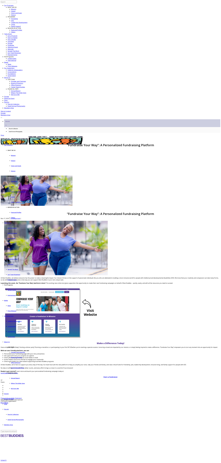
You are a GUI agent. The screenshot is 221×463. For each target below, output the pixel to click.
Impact (13, 11)
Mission (13, 9)
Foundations (12, 74)
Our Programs (8, 5)
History (13, 15)
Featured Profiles (16, 30)
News (9, 64)
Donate (10, 43)
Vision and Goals (16, 13)
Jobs (12, 21)
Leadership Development (19, 22)
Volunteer (11, 41)
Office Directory (16, 85)
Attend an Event (13, 47)
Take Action (8, 34)
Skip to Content (6, 111)
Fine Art (6, 102)
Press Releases (12, 66)
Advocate (10, 49)
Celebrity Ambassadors (15, 70)
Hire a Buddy (12, 40)
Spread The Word (13, 51)
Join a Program (12, 36)
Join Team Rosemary (14, 53)
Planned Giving (12, 55)
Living (13, 24)
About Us (7, 78)
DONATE (3, 460)
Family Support (16, 26)
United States (12, 59)
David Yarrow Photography (16, 106)
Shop (6, 100)
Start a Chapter (13, 38)
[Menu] (1, 117)
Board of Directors (17, 83)
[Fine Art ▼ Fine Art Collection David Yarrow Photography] (110, 117)
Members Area (9, 108)
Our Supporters (9, 68)
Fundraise (11, 45)
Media (6, 62)
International (12, 60)
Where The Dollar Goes (18, 93)
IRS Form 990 (15, 95)
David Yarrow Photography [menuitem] (15, 131)
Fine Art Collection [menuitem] (13, 128)
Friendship (14, 19)
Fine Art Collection (13, 104)
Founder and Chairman (18, 81)
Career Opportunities (18, 87)
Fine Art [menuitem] (7, 123)
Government (12, 76)
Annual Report (15, 91)
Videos (13, 32)
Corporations (12, 72)
